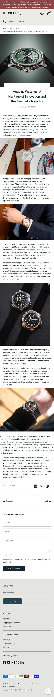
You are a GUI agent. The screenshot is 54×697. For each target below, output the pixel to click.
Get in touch (8, 626)
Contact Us (6, 684)
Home (4, 28)
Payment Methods (17, 684)
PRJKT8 (17, 690)
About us (6, 640)
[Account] (42, 12)
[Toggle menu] (4, 13)
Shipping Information (11, 622)
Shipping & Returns (31, 684)
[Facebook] (4, 662)
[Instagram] (13, 662)
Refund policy (8, 647)
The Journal (13, 28)
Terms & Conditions (9, 686)
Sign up (12, 601)
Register (6, 619)
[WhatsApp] (17, 662)
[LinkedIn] (22, 662)
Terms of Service (10, 644)
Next (46, 501)
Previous (9, 501)
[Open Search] (4, 21)
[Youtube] (8, 662)
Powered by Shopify (26, 690)
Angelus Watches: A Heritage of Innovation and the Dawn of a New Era (25, 31)
